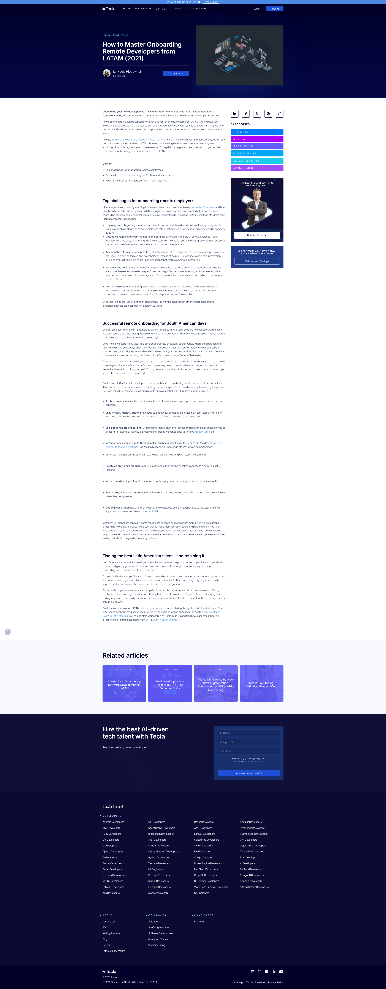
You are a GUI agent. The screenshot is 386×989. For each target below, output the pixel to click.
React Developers (204, 822)
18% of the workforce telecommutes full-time (140, 139)
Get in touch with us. (166, 619)
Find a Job (199, 921)
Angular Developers (251, 822)
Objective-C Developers (253, 845)
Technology (109, 921)
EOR (154, 511)
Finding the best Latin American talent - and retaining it (137, 180)
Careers (107, 945)
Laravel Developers (204, 833)
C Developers (110, 845)
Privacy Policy (239, 761)
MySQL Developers (113, 881)
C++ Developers (248, 839)
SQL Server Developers (206, 881)
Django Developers (113, 851)
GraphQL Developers (205, 875)
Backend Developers (251, 869)
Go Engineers (110, 857)
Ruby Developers (112, 833)
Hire (125, 8)
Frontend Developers (114, 875)
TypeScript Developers (252, 851)
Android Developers (113, 822)
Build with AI (141, 8)
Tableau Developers (113, 887)
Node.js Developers (158, 845)
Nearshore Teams (158, 939)
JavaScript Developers (252, 828)
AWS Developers (203, 828)
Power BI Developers (251, 881)
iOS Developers (156, 822)
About (178, 8)
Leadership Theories (202, 207)
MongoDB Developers (252, 875)
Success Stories (198, 8)
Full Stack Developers (206, 869)
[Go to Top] (8, 632)
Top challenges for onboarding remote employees (134, 170)
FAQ (105, 927)
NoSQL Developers (158, 881)
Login (257, 8)
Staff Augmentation (159, 927)
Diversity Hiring (156, 945)
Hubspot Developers (159, 887)
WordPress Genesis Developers (211, 887)
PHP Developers (203, 851)
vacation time (202, 431)
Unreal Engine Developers (208, 863)
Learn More (211, 2)
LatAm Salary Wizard (114, 951)
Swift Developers (203, 845)
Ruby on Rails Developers (253, 833)
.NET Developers (157, 839)
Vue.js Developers (204, 857)
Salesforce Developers (206, 839)
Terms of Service (257, 761)
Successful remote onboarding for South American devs (138, 175)
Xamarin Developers (159, 863)
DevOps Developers (159, 875)
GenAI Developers (112, 869)
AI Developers (247, 863)
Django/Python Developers (163, 851)
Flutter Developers (113, 863)
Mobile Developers (158, 893)
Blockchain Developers (161, 833)
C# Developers (111, 839)
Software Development (161, 933)
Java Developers (111, 828)
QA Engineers (201, 893)
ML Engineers (155, 869)
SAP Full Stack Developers (254, 887)
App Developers (111, 893)
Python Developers (158, 857)
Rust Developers (249, 857)
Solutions (153, 921)
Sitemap (238, 982)
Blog (105, 939)
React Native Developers (161, 828)
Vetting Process (111, 933)
